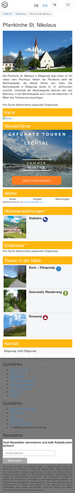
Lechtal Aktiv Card (20, 388)
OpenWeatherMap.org (33, 202)
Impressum (16, 413)
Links (13, 416)
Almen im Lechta (19, 370)
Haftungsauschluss (21, 423)
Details (37, 227)
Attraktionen (20, 13)
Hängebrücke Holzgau (23, 381)
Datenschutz (17, 420)
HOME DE (7, 13)
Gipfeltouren (17, 377)
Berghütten (16, 373)
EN (45, 5)
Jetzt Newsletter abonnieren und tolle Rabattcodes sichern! (37, 444)
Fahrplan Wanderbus (22, 384)
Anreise (14, 395)
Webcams (15, 391)
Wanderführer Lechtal (22, 409)
